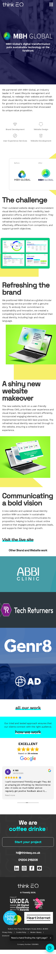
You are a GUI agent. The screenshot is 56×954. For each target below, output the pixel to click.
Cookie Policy (21, 932)
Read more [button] (10, 795)
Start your (28, 842)
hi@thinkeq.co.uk (28, 853)
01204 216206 (28, 860)
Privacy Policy (7, 932)
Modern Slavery (35, 932)
